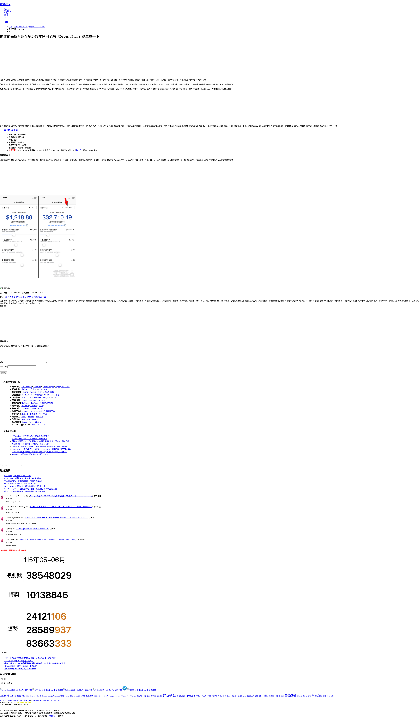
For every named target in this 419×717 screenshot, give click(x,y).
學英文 (204, 696)
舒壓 (304, 696)
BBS (27, 696)
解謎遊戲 (317, 695)
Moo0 (23, 417)
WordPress (56, 700)
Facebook (33, 696)
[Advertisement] (65, 56)
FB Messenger (48, 387)
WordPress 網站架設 (136, 696)
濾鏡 (256, 696)
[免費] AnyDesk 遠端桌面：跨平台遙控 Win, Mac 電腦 (24, 491)
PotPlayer (7, 9)
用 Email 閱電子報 (46, 700)
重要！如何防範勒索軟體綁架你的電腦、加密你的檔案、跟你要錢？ (30, 658)
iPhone (89, 695)
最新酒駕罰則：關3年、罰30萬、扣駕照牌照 (21, 666)
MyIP (6, 15)
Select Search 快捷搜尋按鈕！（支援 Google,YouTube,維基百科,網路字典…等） (42, 449)
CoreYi (13, 31)
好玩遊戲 (169, 695)
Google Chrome (42, 696)
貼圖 (328, 696)
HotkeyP (24, 414)
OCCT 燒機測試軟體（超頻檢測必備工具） (21, 484)
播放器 (234, 696)
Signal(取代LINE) (62, 387)
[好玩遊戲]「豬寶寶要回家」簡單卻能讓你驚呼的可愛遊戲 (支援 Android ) (48, 539)
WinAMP (25, 406)
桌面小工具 (250, 696)
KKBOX (33, 406)
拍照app (228, 696)
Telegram (37, 387)
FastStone (33, 400)
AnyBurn (35, 419)
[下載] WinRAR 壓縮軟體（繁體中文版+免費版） (23, 478)
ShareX (24, 400)
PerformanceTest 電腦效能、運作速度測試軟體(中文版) (24, 486)
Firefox (38, 422)
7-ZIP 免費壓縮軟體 (46, 392)
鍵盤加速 (33, 414)
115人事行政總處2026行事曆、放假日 (18, 661)
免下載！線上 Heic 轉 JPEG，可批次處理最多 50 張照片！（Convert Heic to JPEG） (61, 496)
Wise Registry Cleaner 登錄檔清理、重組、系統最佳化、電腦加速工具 (30, 489)
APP (23, 696)
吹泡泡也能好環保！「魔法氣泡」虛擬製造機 (29, 439)
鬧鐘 (332, 696)
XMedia (31, 417)
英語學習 (308, 696)
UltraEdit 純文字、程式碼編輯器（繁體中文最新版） (24, 481)
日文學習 (240, 696)
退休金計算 (41, 297)
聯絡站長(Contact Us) (15, 700)
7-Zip (6, 13)
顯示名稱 (3, 366)
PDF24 (46, 395)
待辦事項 (214, 696)
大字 (6, 17)
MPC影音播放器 (47, 403)
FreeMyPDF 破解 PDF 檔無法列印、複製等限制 (30, 454)
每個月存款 (8, 297)
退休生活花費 (19, 297)
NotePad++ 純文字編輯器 (31, 395)
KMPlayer (8, 11)
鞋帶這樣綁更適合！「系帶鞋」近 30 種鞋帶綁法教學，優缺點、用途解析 (40, 441)
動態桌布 (159, 696)
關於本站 (3, 700)
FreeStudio (25, 408)
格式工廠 (39, 417)
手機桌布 (221, 696)
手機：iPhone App (20, 27)
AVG (40, 389)
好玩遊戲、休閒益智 (186, 696)
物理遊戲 (271, 696)
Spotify (41, 406)
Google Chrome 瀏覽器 (56, 696)
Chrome (24, 422)
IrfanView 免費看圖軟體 (31, 398)
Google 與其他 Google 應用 (72, 696)
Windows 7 (117, 696)
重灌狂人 (5, 4)
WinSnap (41, 400)
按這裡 (78, 150)
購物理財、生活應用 (37, 27)
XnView (57, 398)
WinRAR (24, 392)
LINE (96, 696)
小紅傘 (24, 389)
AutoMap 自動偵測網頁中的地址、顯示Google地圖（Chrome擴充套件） (39, 452)
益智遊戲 (290, 695)
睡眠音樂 (299, 696)
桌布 (244, 696)
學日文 (198, 696)
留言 (2, 362)
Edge (31, 422)
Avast (46, 389)
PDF (107, 696)
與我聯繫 (51, 716)
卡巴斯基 (32, 389)
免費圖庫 (146, 696)
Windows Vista (125, 696)
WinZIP (33, 392)
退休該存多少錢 (31, 297)
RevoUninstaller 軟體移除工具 (43, 411)
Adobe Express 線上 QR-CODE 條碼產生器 (32, 529)
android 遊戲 (15, 696)
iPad (83, 695)
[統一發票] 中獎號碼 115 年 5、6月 (17, 476)
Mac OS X (102, 696)
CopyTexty (43, 414)
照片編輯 (263, 696)
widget (112, 696)
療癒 (282, 696)
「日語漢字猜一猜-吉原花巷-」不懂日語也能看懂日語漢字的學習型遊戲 (39, 446)
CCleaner (25, 411)
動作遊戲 (153, 696)
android (4, 695)
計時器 (324, 696)
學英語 (209, 696)
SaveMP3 (42, 425)
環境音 (277, 696)
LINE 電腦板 (26, 387)
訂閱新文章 (35, 700)
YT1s (34, 425)
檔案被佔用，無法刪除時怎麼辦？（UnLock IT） (31, 444)
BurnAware (25, 419)
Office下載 (55, 395)
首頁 (6, 22)
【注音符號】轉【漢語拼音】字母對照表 (20, 669)
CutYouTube (37, 408)
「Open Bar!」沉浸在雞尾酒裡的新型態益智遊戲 (30, 436)
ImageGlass (47, 398)
